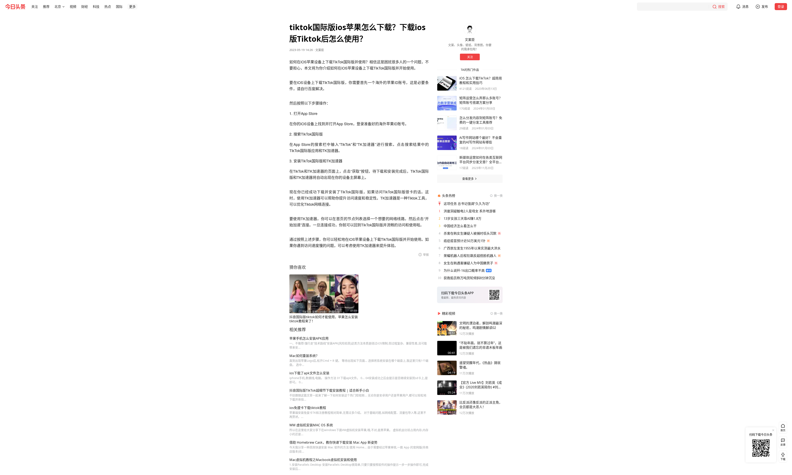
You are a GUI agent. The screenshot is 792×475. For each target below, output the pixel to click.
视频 (73, 6)
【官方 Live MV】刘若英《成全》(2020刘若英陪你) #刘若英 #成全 (480, 384)
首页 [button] (782, 430)
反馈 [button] (782, 445)
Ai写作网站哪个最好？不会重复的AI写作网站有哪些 (480, 139)
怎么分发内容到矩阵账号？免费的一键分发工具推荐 (480, 120)
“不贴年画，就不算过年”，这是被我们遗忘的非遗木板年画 (480, 345)
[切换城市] (63, 6)
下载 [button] (782, 456)
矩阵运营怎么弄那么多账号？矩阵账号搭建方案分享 (480, 100)
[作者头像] (470, 29)
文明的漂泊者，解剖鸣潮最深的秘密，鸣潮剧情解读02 (480, 325)
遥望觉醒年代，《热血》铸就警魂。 (480, 365)
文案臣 (319, 50)
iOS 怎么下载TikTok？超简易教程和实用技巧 (480, 80)
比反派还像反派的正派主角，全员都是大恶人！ (480, 404)
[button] (34, 6)
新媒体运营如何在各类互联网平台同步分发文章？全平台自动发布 (480, 159)
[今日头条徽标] (15, 6)
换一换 (498, 195)
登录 (781, 6)
